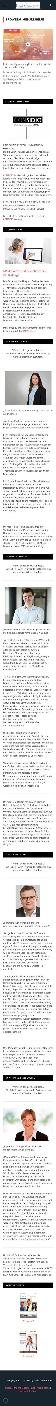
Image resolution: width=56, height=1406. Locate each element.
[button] (5, 1400)
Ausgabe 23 (28, 1356)
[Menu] (5, 5)
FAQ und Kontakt (28, 1391)
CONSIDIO (8, 175)
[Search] (51, 5)
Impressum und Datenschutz (20, 1388)
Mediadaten (43, 1388)
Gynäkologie (12, 30)
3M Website (29, 331)
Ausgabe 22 (28, 1321)
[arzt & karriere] (28, 5)
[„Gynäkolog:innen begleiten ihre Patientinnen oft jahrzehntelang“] (28, 44)
